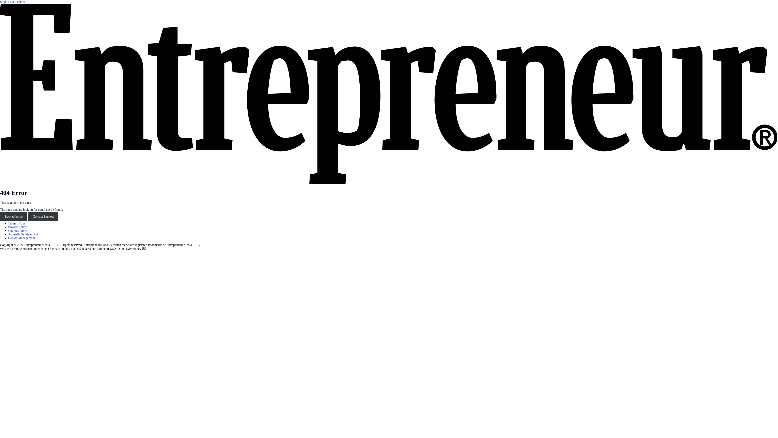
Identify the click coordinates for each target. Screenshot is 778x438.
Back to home (13, 216)
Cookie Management (21, 238)
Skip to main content (13, 1)
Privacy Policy (17, 227)
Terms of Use (16, 223)
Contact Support (43, 216)
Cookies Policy (18, 230)
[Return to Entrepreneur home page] (389, 183)
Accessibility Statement (23, 234)
